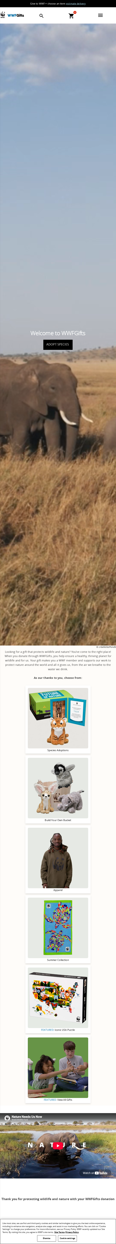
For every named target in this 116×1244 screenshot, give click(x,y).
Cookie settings (67, 1238)
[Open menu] (101, 15)
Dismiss (46, 1238)
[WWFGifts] (18, 12)
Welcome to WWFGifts (58, 333)
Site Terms (59, 1232)
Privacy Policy (72, 1232)
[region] (58, 1231)
